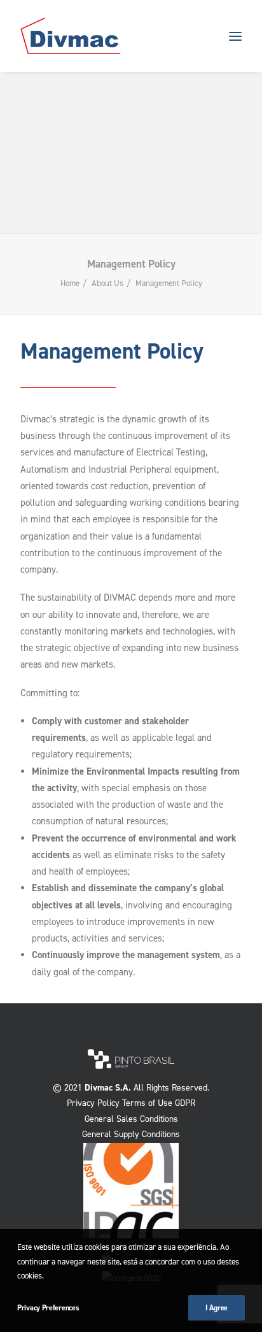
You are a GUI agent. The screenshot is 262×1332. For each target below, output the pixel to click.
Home (69, 283)
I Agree (216, 1308)
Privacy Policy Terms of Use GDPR (131, 1103)
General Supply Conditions (131, 1134)
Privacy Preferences (48, 1308)
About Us (107, 283)
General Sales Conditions (131, 1119)
